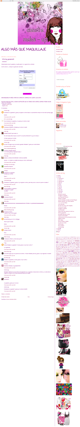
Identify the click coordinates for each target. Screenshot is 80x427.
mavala (57, 255)
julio (59, 184)
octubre (59, 180)
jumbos (57, 250)
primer (78, 260)
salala (75, 262)
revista (61, 262)
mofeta (66, 255)
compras (77, 241)
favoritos (78, 245)
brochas (61, 239)
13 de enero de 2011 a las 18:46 (9, 275)
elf (60, 245)
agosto (59, 183)
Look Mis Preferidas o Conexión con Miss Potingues (67, 200)
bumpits (65, 239)
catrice (69, 239)
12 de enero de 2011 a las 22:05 (9, 154)
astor (59, 237)
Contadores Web (59, 51)
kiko (63, 250)
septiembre (60, 181)
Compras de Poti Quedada (62, 215)
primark (74, 260)
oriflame (77, 256)
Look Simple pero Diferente (63, 197)
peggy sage (65, 257)
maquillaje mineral (59, 254)
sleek (67, 263)
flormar (59, 246)
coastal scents (76, 239)
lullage (57, 252)
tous (75, 265)
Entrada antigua (51, 297)
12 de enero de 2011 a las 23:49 (9, 234)
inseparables (58, 248)
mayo (59, 187)
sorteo (7, 105)
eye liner (71, 245)
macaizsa (5, 277)
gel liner (67, 246)
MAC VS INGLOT (61, 225)
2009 (58, 230)
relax (78, 261)
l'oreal (67, 250)
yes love (73, 266)
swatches (58, 265)
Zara (60, 267)
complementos (69, 241)
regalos (73, 261)
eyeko (74, 245)
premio (69, 260)
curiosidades (65, 243)
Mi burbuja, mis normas (8, 164)
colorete (57, 241)
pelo (72, 257)
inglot (77, 247)
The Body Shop (64, 265)
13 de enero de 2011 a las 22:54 (9, 285)
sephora (60, 263)
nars (58, 256)
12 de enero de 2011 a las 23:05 (9, 226)
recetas (69, 261)
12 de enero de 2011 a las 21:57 (9, 117)
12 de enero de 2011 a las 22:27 (9, 199)
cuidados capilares (59, 243)
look (69, 251)
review (57, 262)
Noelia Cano (6, 237)
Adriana (5, 201)
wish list (69, 266)
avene (62, 237)
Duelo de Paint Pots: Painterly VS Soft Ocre (66, 211)
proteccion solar (59, 261)
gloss (71, 246)
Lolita (5, 170)
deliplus (69, 244)
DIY (58, 245)
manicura (69, 252)
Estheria (5, 195)
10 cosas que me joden (62, 207)
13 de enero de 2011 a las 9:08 (9, 249)
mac (64, 253)
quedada (65, 261)
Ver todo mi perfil (63, 126)
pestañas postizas (65, 258)
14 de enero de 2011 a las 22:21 (9, 291)
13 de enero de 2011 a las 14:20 (9, 261)
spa (79, 263)
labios (77, 250)
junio (59, 185)
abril (59, 188)
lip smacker (65, 251)
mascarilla (76, 254)
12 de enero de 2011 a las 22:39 (9, 207)
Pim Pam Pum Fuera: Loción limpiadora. (65, 205)
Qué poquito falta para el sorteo (64, 214)
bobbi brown (70, 238)
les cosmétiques (58, 251)
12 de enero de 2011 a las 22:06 (9, 162)
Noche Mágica (60, 220)
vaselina (66, 266)
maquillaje (75, 253)
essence (65, 245)
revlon (69, 262)
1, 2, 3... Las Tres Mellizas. (62, 203)
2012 (58, 175)
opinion (68, 256)
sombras (71, 263)
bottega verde (76, 238)
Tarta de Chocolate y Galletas (63, 221)
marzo (59, 190)
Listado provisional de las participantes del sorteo (67, 217)
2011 (58, 177)
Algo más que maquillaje (23, 49)
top (72, 265)
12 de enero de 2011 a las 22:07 (9, 168)
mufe (73, 255)
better (61, 238)
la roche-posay (72, 250)
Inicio (28, 297)
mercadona (61, 255)
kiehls (61, 250)
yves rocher (77, 266)
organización (72, 256)
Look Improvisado (61, 204)
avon (65, 237)
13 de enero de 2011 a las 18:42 (9, 268)
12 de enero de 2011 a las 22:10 (9, 178)
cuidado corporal (67, 242)
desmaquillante (77, 244)
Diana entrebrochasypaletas (9, 148)
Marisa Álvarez (7, 251)
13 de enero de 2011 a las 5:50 (9, 241)
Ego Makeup (6, 257)
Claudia (5, 156)
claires (72, 239)
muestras (69, 255)
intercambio (64, 248)
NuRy (5, 263)
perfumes (76, 257)
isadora (68, 248)
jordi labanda (77, 248)
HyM (68, 247)
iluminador (72, 247)
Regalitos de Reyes (61, 218)
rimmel (72, 262)
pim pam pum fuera (75, 259)
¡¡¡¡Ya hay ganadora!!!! (62, 213)
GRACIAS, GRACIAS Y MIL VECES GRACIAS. (66, 201)
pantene (61, 257)
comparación (63, 241)
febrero (59, 191)
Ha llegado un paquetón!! (62, 195)
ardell (57, 237)
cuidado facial (75, 242)
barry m (68, 237)
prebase (66, 260)
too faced (69, 265)
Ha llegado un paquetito (62, 208)
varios (61, 266)
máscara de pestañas (69, 254)
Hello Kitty (63, 247)
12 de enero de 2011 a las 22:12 (9, 193)
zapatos (57, 267)
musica (76, 255)
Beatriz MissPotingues (8, 210)
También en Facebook (62, 198)
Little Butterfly (6, 180)
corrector (60, 242)
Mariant (5, 217)
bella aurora (77, 237)
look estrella (76, 251)
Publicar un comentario (5, 294)
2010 (58, 228)
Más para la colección (62, 194)
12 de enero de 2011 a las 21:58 (9, 123)
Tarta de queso (60, 224)
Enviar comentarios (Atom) (11, 299)
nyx (64, 256)
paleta (57, 257)
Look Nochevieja (61, 227)
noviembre (60, 178)
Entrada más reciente (5, 297)
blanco (65, 238)
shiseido (64, 263)
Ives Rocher (72, 248)
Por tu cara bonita (7, 119)
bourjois (57, 239)
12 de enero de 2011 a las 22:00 (9, 129)
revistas (65, 262)
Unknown (6, 110)
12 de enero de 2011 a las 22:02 (9, 146)
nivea (60, 256)
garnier (63, 246)
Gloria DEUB (6, 186)
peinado (69, 257)
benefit (57, 238)
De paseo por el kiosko (62, 223)
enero (59, 192)
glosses (75, 246)
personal (58, 259)
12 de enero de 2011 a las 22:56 (9, 215)
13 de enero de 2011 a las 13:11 (9, 255)
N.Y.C (79, 255)
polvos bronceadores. (61, 260)
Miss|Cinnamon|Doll (7, 125)
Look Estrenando (61, 210)
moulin (5, 131)
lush (60, 252)
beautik (72, 237)
